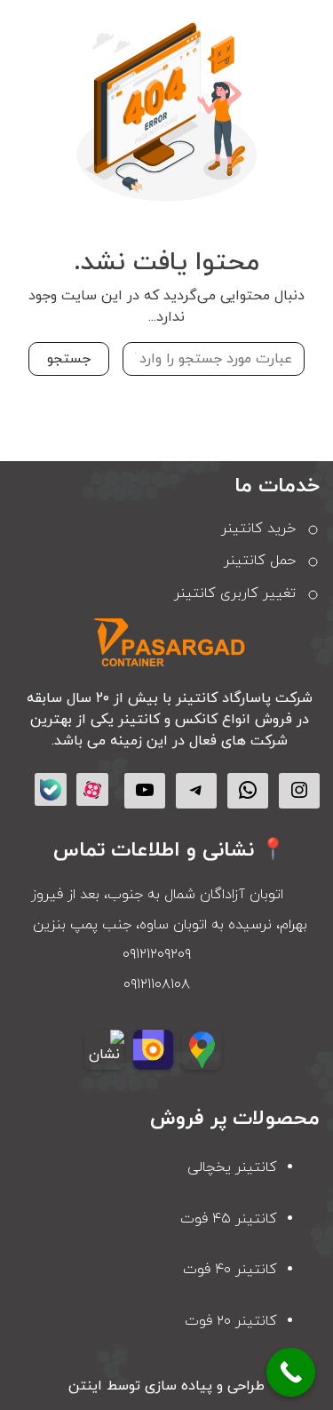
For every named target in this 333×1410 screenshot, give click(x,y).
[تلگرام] (196, 790)
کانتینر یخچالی (232, 1167)
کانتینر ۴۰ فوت (230, 1269)
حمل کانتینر (260, 560)
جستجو (69, 359)
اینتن (85, 1386)
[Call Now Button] (290, 1372)
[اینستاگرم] (299, 790)
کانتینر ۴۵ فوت (228, 1219)
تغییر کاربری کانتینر (235, 593)
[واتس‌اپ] (248, 790)
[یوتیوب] (145, 790)
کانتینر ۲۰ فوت (231, 1321)
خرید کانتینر (258, 528)
